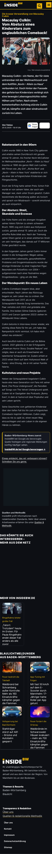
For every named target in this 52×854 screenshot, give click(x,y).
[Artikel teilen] (44, 125)
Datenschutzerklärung (15, 841)
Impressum (9, 835)
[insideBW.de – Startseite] (13, 5)
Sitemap (8, 847)
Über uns (8, 822)
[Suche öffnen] (39, 5)
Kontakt (8, 829)
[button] (48, 5)
